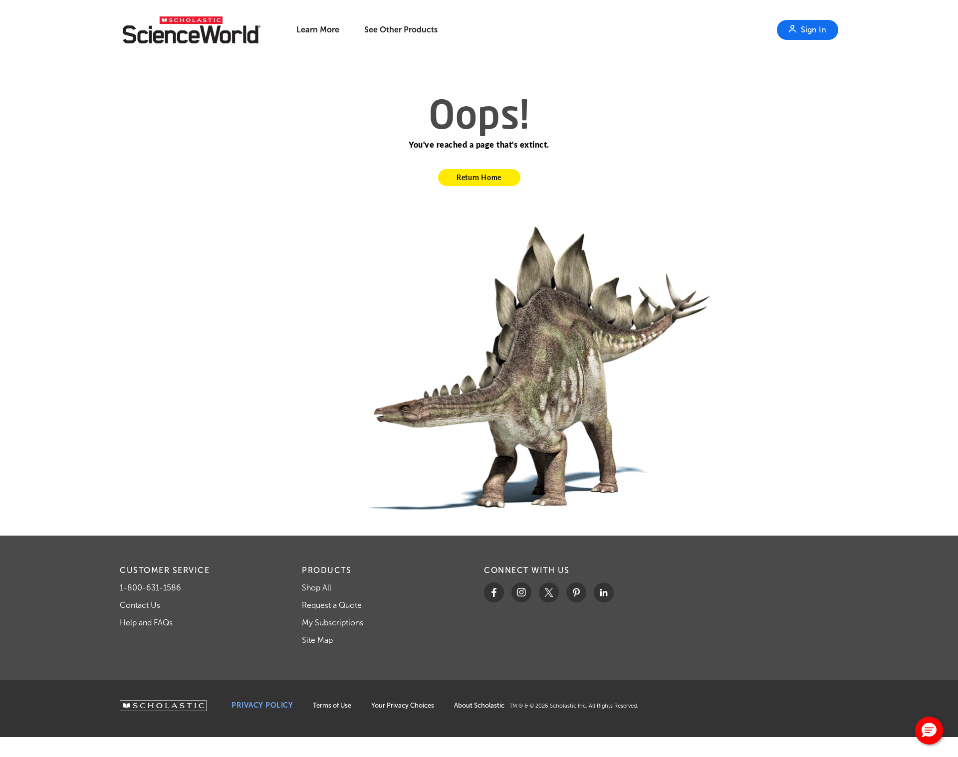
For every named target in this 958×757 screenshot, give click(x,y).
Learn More (317, 29)
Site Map (317, 640)
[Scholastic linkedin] (604, 592)
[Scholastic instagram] (521, 592)
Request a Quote (332, 605)
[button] (929, 731)
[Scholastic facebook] (494, 592)
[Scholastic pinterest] (576, 592)
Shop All (316, 587)
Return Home (479, 177)
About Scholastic (479, 705)
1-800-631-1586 (150, 587)
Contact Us (140, 605)
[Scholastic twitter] (549, 592)
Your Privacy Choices (402, 705)
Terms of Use (332, 705)
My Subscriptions (332, 622)
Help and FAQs (146, 622)
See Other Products (401, 29)
